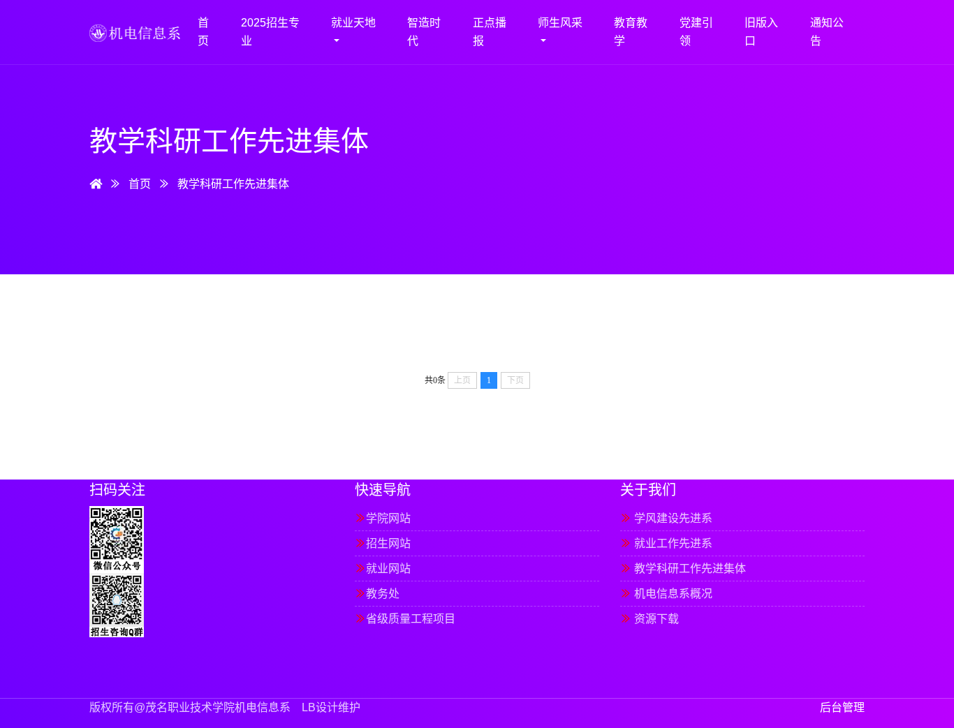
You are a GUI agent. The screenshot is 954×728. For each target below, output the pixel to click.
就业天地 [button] (353, 23)
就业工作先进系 (666, 543)
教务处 (377, 594)
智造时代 (424, 32)
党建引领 (696, 32)
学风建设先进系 (666, 518)
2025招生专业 (270, 32)
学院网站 (383, 518)
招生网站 (383, 543)
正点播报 (489, 32)
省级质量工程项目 (405, 619)
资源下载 (649, 619)
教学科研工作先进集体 (233, 184)
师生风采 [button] (560, 23)
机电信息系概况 (666, 594)
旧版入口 (761, 32)
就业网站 (383, 568)
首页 (203, 32)
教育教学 (630, 32)
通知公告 (827, 32)
